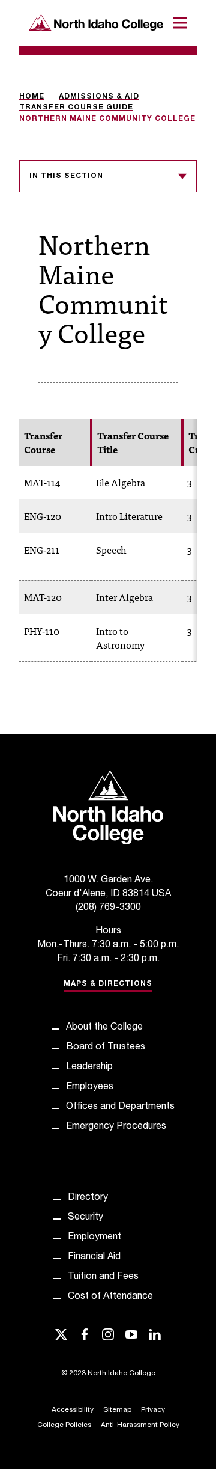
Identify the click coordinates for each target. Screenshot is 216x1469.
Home (31, 96)
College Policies (64, 1425)
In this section (66, 176)
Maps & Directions (108, 984)
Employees (89, 1087)
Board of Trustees (105, 1047)
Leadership (89, 1067)
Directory (88, 1198)
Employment (94, 1237)
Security (85, 1218)
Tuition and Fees (103, 1277)
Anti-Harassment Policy (140, 1425)
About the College (104, 1028)
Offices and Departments (120, 1107)
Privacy (153, 1410)
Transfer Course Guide (76, 107)
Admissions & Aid (99, 96)
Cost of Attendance (110, 1297)
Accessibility (73, 1410)
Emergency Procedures (116, 1127)
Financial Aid (94, 1257)
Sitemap (117, 1410)
